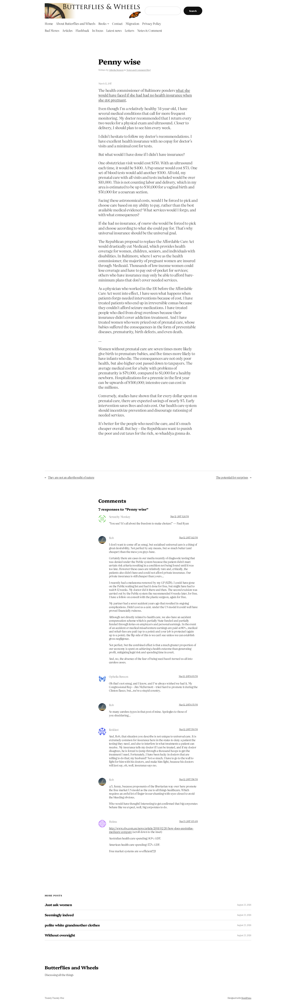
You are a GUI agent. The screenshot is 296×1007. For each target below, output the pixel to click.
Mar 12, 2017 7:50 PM (188, 729)
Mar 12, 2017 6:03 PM (188, 676)
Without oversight (60, 935)
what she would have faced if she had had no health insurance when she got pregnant (145, 94)
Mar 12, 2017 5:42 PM (188, 537)
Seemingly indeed (59, 915)
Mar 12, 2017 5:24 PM (179, 516)
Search (193, 10)
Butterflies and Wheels (72, 967)
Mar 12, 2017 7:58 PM (188, 779)
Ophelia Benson (116, 69)
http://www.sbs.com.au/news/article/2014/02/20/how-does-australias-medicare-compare (151, 830)
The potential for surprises (232, 477)
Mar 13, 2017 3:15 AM (188, 821)
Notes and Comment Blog (138, 69)
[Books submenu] (108, 23)
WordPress (246, 997)
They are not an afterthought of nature (71, 477)
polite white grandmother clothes (72, 925)
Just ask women (58, 905)
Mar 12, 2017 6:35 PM (188, 704)
